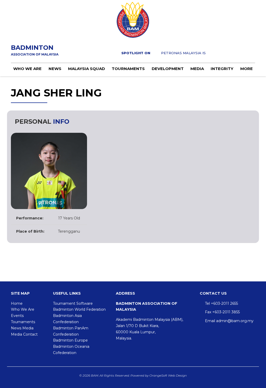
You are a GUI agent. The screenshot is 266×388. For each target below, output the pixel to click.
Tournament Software (73, 303)
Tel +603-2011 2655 (221, 303)
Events (17, 315)
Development (168, 68)
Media (197, 68)
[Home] (133, 20)
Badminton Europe (70, 340)
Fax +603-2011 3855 (222, 312)
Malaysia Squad (86, 68)
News (55, 68)
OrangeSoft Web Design (168, 375)
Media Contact (24, 334)
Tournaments (128, 68)
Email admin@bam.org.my (229, 320)
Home (17, 303)
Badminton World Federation (79, 309)
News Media (22, 328)
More (246, 68)
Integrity (222, 68)
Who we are (27, 68)
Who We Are (22, 309)
